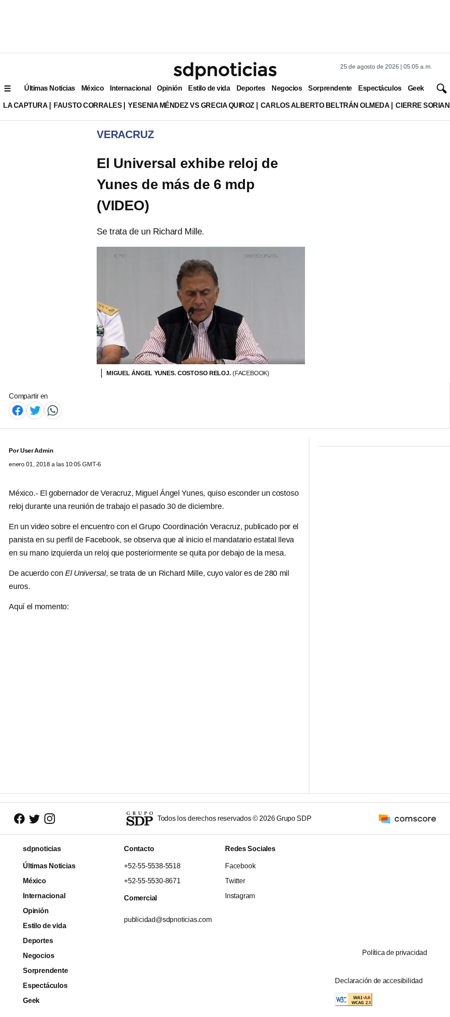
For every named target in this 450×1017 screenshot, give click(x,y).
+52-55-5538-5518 (152, 866)
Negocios (287, 88)
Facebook (240, 866)
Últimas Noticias (49, 88)
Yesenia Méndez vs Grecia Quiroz (191, 105)
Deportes (250, 88)
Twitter (235, 881)
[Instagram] (49, 818)
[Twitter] (35, 409)
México (92, 88)
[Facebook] (17, 409)
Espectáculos (380, 88)
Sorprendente (330, 88)
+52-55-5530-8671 (152, 881)
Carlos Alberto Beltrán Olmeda (325, 105)
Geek (416, 88)
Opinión (169, 88)
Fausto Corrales (88, 105)
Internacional (130, 88)
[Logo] (225, 71)
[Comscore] (407, 818)
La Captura (25, 105)
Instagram (240, 896)
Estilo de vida (209, 88)
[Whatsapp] (53, 409)
